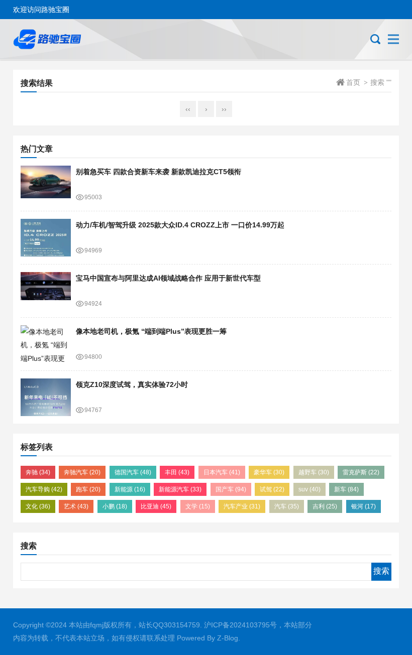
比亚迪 (156, 506)
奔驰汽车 (82, 472)
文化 (38, 506)
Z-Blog (227, 638)
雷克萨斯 (361, 472)
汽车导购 (44, 489)
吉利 (325, 506)
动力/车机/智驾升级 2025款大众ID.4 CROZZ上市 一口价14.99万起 (180, 225)
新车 (346, 489)
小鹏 (114, 506)
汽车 (286, 506)
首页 (353, 82)
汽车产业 (242, 506)
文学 (197, 506)
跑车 (88, 489)
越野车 (313, 472)
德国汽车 (133, 472)
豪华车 (269, 472)
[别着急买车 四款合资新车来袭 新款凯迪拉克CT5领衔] (46, 184)
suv (309, 489)
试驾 (272, 489)
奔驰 (38, 472)
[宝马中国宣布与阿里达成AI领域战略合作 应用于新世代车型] (46, 291)
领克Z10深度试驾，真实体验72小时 (132, 384)
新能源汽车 (180, 489)
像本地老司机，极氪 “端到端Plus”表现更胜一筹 (151, 331)
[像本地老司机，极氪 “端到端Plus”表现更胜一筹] (46, 344)
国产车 (231, 489)
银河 (363, 506)
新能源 (130, 489)
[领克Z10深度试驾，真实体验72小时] (46, 397)
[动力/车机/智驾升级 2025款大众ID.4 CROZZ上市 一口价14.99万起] (46, 237)
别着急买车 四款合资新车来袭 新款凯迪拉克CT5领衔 (158, 172)
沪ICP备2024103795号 (240, 625)
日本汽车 (221, 472)
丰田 (177, 472)
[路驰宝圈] (57, 39)
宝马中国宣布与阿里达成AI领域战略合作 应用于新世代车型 (168, 278)
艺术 (76, 506)
